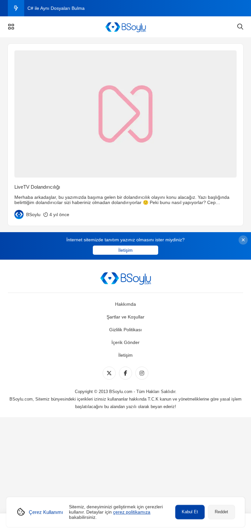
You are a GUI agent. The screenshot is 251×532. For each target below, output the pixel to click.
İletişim (125, 250)
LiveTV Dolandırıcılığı (37, 187)
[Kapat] (243, 240)
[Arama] (240, 27)
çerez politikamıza (131, 512)
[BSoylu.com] (125, 26)
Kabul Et (190, 511)
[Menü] (11, 27)
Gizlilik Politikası (125, 329)
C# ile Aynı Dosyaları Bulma (56, 8)
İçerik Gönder (125, 342)
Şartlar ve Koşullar (125, 316)
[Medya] (109, 373)
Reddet (221, 511)
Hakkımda (125, 304)
